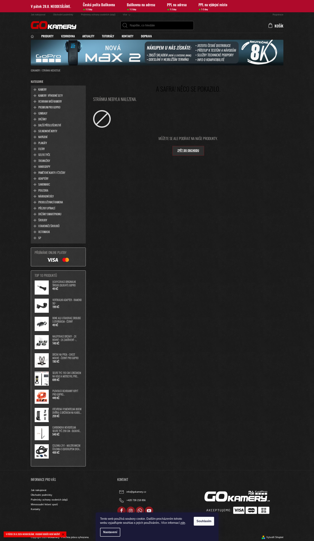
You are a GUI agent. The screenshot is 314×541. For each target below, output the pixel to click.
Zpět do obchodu (188, 150)
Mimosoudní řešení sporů (44, 504)
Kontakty (35, 509)
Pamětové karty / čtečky (51, 172)
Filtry (41, 149)
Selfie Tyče (44, 154)
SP (39, 238)
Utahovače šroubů (49, 226)
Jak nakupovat (38, 14)
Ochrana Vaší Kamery (50, 101)
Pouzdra (43, 190)
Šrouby (42, 220)
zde (182, 522)
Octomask (44, 232)
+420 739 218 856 (136, 500)
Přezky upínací (46, 208)
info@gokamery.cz (136, 492)
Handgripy (44, 166)
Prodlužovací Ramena (50, 202)
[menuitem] (34, 36)
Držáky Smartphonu (49, 214)
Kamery (42, 89)
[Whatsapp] (140, 511)
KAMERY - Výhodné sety (50, 95)
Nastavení (110, 532)
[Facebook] (121, 511)
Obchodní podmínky (63, 14)
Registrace (278, 14)
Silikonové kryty (47, 131)
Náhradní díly (46, 196)
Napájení (42, 137)
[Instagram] (130, 511)
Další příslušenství (49, 125)
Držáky (42, 119)
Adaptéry (43, 178)
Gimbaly (42, 113)
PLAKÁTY (42, 143)
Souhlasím (204, 521)
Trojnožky (44, 161)
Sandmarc (44, 184)
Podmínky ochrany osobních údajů (98, 14)
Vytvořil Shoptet (274, 537)
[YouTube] (149, 511)
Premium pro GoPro (49, 107)
